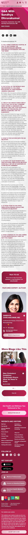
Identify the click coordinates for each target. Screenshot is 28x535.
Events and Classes (20, 439)
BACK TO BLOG (5, 26)
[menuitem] (17, 3)
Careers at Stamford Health (15, 483)
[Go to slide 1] (13, 388)
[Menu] (26, 3)
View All (14, 393)
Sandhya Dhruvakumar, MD (11, 317)
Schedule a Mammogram (18, 424)
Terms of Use (4, 504)
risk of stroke (15, 186)
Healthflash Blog (19, 437)
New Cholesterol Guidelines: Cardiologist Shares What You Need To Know (10, 377)
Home (1, 6)
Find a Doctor (4, 432)
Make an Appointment (7, 440)
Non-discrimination (15, 503)
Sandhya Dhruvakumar (8, 41)
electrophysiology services (11, 48)
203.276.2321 (14, 281)
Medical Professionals (14, 477)
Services (3, 434)
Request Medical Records (5, 429)
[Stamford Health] (5, 2)
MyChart (3, 424)
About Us (17, 432)
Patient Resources (6, 442)
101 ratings (11, 327)
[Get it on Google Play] (7, 468)
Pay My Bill (4, 426)
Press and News (19, 435)
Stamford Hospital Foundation (19, 445)
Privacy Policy (4, 503)
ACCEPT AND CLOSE (14, 532)
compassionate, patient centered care (10, 265)
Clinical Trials (4, 436)
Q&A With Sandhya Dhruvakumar (14, 6)
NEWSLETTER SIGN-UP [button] (14, 413)
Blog (4, 6)
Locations (3, 438)
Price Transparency (6, 506)
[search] (23, 3)
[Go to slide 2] (14, 388)
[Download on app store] (7, 464)
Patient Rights (13, 504)
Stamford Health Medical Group (15, 490)
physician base (5, 73)
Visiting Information (6, 445)
